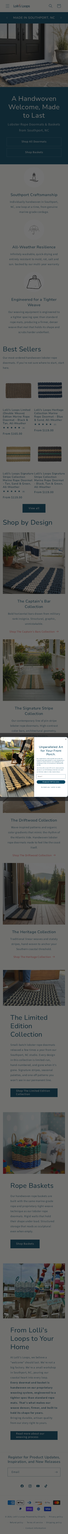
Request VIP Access (51, 782)
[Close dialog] (66, 739)
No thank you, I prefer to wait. (51, 787)
